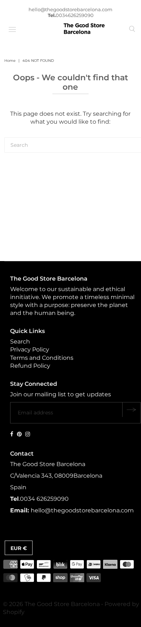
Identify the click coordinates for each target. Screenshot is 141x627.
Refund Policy (30, 365)
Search (20, 341)
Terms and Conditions (41, 357)
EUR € (18, 548)
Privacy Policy (29, 349)
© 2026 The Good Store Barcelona (51, 604)
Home (10, 60)
